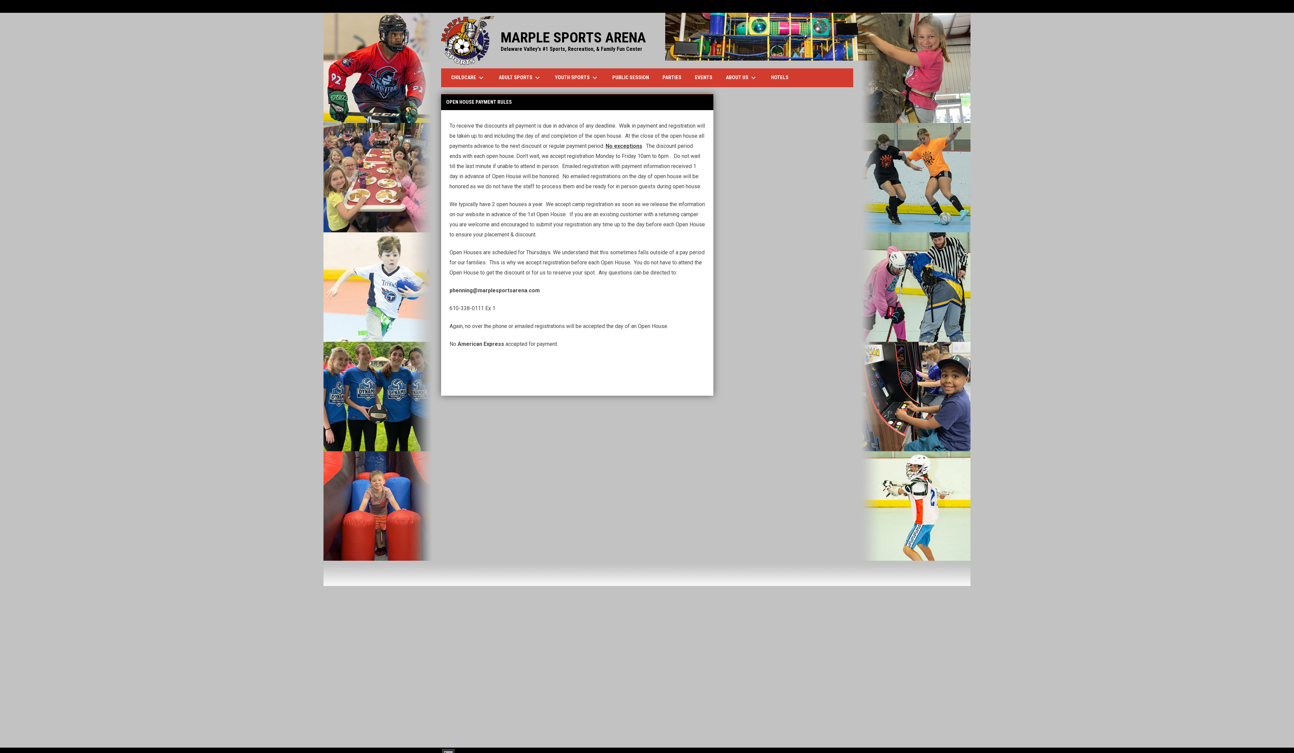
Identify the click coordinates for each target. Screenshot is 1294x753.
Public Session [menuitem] (630, 77)
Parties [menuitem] (672, 77)
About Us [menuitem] (742, 78)
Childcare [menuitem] (468, 78)
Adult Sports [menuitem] (520, 78)
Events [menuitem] (703, 77)
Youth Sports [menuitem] (577, 78)
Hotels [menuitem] (782, 77)
